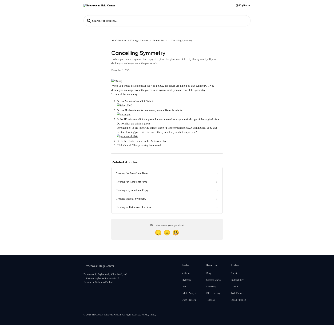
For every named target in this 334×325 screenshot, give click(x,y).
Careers (234, 286)
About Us (235, 273)
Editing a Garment (139, 40)
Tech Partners (237, 293)
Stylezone (186, 280)
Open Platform (189, 300)
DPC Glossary (213, 293)
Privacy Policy (149, 314)
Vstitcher (186, 273)
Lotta (184, 286)
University (211, 286)
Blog (208, 273)
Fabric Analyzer (189, 293)
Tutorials (210, 300)
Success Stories (213, 280)
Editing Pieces (160, 40)
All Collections (118, 40)
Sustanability (237, 280)
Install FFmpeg (238, 300)
